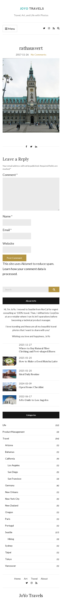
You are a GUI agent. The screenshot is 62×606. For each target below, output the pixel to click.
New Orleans (11, 492)
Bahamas (9, 452)
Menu (11, 28)
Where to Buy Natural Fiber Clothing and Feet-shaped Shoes (37, 350)
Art (26, 578)
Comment (10, 175)
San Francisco (14, 478)
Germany (9, 485)
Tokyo (8, 559)
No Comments (38, 54)
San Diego (13, 472)
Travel (6, 438)
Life (4, 425)
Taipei (8, 552)
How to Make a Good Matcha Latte (38, 361)
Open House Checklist (31, 387)
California (10, 458)
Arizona (9, 445)
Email (7, 230)
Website (8, 243)
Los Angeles (14, 465)
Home (17, 578)
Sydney (9, 545)
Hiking (11, 539)
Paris (7, 519)
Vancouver (10, 565)
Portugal (9, 525)
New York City (12, 498)
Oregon (9, 512)
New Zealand (11, 505)
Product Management (13, 431)
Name (7, 216)
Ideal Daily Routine (29, 374)
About (44, 578)
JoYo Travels (31, 595)
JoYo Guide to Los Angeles (33, 400)
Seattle (8, 532)
